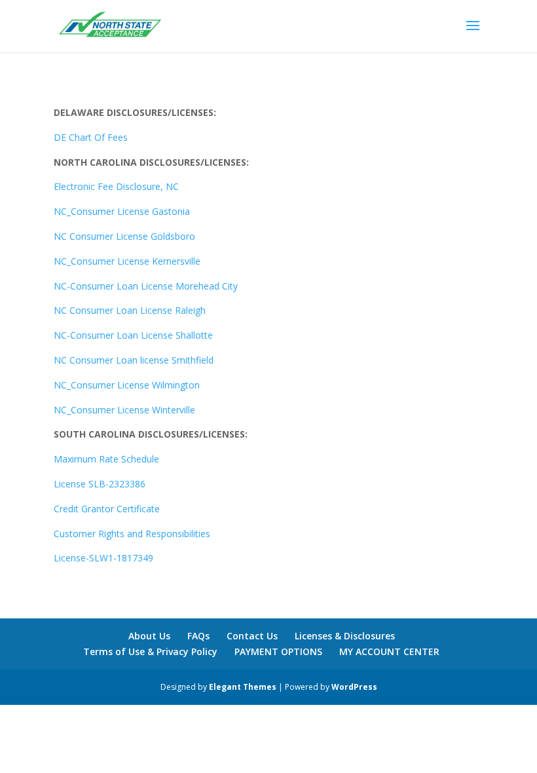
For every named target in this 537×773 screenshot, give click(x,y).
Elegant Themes (242, 686)
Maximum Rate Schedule (108, 459)
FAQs (198, 636)
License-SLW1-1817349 (103, 558)
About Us (149, 636)
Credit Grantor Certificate (107, 508)
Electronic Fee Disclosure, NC (116, 186)
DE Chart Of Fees (91, 137)
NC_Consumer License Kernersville (127, 261)
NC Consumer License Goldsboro (124, 236)
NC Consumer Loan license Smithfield (133, 360)
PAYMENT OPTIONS (278, 651)
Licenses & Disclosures (345, 636)
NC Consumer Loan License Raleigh (130, 310)
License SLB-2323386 (99, 484)
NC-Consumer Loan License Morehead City (146, 286)
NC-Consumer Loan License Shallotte (133, 335)
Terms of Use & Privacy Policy (150, 651)
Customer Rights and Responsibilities (132, 533)
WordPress (354, 686)
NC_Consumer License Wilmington (127, 385)
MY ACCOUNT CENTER (389, 651)
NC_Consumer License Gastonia (122, 211)
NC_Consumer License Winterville (124, 410)
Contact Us (252, 636)
